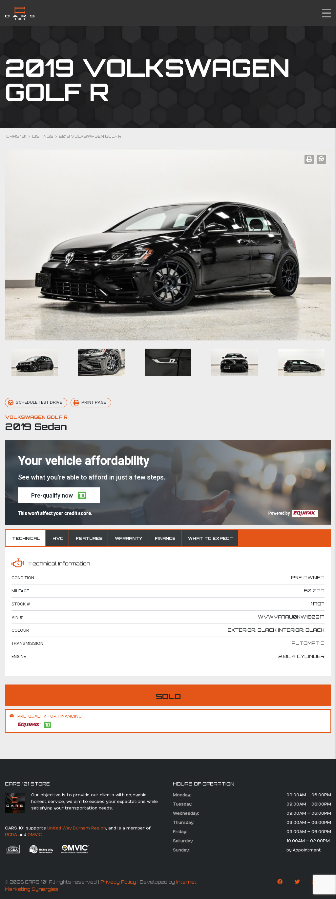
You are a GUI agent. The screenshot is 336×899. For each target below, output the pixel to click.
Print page (93, 402)
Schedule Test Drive (39, 402)
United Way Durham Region (76, 828)
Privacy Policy (118, 882)
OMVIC (35, 834)
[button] (59, 495)
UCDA (11, 834)
